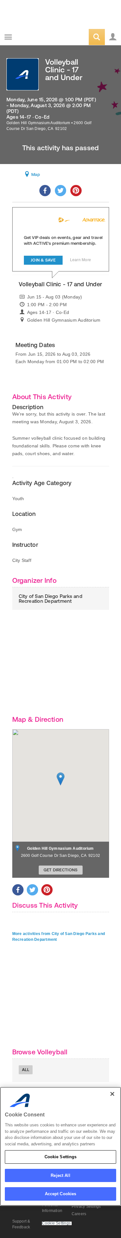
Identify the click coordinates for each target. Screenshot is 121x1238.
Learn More (80, 260)
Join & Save (43, 260)
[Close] (112, 1094)
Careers (79, 1214)
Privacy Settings (86, 1206)
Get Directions (61, 869)
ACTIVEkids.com (38, 37)
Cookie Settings (61, 1156)
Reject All (60, 1175)
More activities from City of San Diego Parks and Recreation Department (58, 936)
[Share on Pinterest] (76, 190)
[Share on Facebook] (45, 190)
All (26, 1069)
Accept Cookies (60, 1193)
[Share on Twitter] (60, 190)
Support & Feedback (21, 1224)
